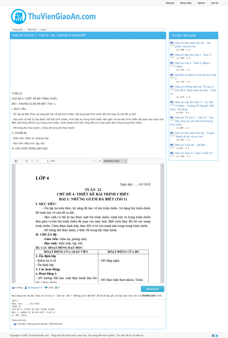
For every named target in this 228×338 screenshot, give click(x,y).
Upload (201, 2)
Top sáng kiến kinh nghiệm (101, 335)
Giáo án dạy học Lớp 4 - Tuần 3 (193, 54)
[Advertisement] (88, 66)
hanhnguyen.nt (35, 287)
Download (152, 289)
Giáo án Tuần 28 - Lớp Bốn (190, 145)
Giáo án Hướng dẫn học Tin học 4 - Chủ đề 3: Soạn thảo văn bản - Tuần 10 (193, 90)
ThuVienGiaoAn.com (38, 335)
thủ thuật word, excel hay (74, 335)
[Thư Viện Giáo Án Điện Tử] (62, 16)
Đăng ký (170, 2)
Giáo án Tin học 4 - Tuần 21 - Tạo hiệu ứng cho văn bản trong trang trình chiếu (191, 121)
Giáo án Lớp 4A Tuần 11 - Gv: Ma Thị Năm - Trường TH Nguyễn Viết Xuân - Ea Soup (192, 105)
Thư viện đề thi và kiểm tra (129, 335)
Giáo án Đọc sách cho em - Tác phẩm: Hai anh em (193, 44)
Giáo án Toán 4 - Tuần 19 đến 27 (194, 153)
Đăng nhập (185, 2)
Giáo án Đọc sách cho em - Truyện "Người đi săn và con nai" (194, 134)
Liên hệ (214, 2)
